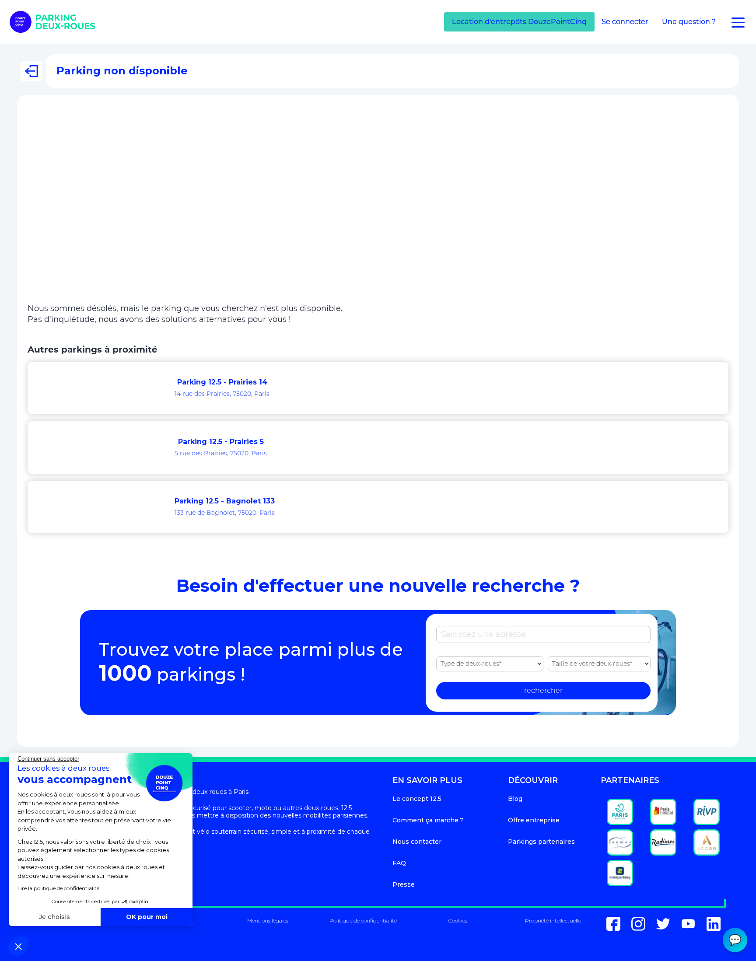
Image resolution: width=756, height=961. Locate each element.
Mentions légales (267, 920)
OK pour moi (147, 917)
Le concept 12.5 (416, 799)
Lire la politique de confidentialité (58, 888)
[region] (378, 205)
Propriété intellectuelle (553, 920)
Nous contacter (416, 842)
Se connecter (625, 21)
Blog (515, 799)
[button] (18, 946)
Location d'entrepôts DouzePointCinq (519, 21)
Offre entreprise (534, 820)
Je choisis (54, 917)
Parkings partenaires (541, 842)
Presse (403, 884)
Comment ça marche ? (428, 820)
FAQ (399, 863)
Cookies (457, 920)
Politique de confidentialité (363, 920)
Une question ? (689, 21)
